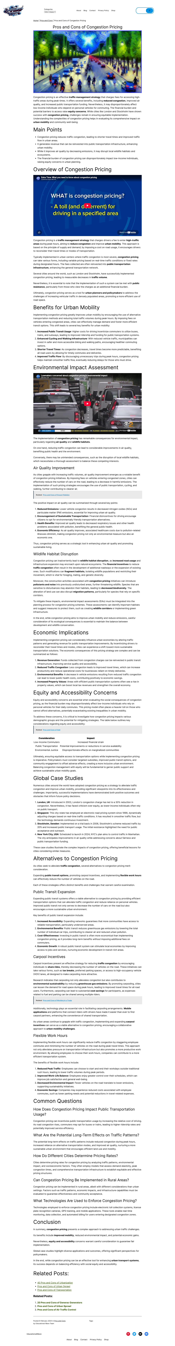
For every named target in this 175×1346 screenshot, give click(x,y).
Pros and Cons (46, 20)
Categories (48, 9)
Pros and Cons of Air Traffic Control (56, 1309)
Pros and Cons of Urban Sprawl (54, 1306)
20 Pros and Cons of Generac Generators (59, 1302)
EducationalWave (34, 1334)
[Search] (149, 10)
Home (35, 20)
